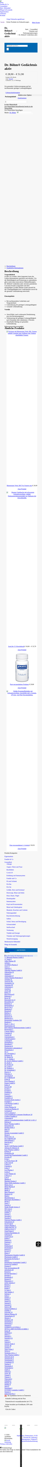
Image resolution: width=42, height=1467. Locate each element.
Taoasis (7, 1346)
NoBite (7, 1212)
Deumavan (8, 1046)
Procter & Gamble (10, 1264)
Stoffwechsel (11, 927)
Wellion (7, 1384)
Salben (9, 919)
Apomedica (9, 983)
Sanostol (7, 1305)
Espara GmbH (9, 1083)
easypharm (8, 1076)
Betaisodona (9, 1005)
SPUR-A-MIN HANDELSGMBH (16, 1329)
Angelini (8, 979)
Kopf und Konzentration (14, 904)
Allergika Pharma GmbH (13, 970)
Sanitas (7, 1299)
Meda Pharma (9, 1187)
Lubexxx (8, 1175)
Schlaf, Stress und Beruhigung (16, 921)
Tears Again (8, 1349)
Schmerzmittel (11, 924)
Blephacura (8, 1018)
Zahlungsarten (25, 1439)
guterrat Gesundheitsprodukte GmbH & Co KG (20, 1120)
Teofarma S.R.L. (10, 1353)
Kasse (22, 19)
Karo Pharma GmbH (11, 1150)
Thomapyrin (9, 1358)
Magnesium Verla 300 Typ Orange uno (19, 485)
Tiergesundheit (9, 950)
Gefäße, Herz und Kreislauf (15, 890)
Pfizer (6, 1253)
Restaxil (7, 1279)
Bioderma (8, 1009)
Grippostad (8, 1118)
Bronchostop (9, 1026)
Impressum (20, 1435)
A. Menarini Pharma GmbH (14, 957)
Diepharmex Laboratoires (13, 1048)
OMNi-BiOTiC (10, 1227)
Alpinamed (9, 976)
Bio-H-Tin (8, 1007)
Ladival (7, 1164)
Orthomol (8, 1235)
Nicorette (8, 1211)
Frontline (8, 1101)
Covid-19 (10, 873)
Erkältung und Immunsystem (16, 875)
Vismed (7, 1375)
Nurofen (7, 1218)
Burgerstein (8, 1029)
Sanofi (7, 1301)
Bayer (7, 998)
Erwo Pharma (9, 1081)
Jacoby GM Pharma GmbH (13, 1146)
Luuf (6, 1177)
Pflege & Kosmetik (10, 944)
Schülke (7, 1310)
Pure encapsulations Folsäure (19, 684)
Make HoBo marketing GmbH (14, 1183)
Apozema (8, 985)
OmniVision (9, 1231)
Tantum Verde (9, 1344)
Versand (11, 79)
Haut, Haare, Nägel (13, 896)
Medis (7, 1190)
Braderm (7, 1022)
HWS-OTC (9, 1137)
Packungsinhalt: (10, 96)
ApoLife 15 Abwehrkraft (16, 646)
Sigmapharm (9, 1316)
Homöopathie (11, 898)
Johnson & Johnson (11, 1148)
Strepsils (7, 1336)
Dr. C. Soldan (9, 1059)
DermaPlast (8, 1042)
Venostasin (8, 1366)
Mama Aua (8, 1185)
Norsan (7, 1214)
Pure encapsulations (11, 1268)
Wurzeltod (8, 1388)
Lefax (6, 1168)
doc (6, 1052)
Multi (6, 1196)
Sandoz (7, 1297)
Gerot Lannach (9, 1113)
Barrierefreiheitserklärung (29, 1441)
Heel (7, 1129)
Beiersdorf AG (9, 1000)
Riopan (7, 1285)
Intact (6, 1144)
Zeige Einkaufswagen (14, 19)
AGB (36, 1435)
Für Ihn (9, 884)
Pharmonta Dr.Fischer (12, 1259)
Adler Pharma (9, 961)
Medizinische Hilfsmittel (12, 942)
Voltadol (7, 1381)
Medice (7, 1188)
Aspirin (7, 989)
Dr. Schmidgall (9, 1070)
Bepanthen (8, 1002)
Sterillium (8, 1333)
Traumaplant (9, 1360)
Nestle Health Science (12, 1207)
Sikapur (7, 1318)
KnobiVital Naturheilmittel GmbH (16, 1155)
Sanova (7, 1307)
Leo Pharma (9, 1170)
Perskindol (8, 1248)
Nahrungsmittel (11, 913)
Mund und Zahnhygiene (14, 907)
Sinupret (7, 1325)
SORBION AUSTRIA (12, 1327)
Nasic (6, 1203)
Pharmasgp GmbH (11, 1257)
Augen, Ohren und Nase (14, 867)
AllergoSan (9, 972)
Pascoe (7, 1244)
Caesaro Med (9, 1031)
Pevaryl (7, 1251)
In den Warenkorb (10, 104)
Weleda (7, 1382)
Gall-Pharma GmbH (11, 1103)
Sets (5, 947)
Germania (8, 1111)
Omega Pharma (10, 1225)
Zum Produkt (22, 489)
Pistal (6, 1260)
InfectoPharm (9, 1140)
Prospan (7, 1266)
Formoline (8, 1096)
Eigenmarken (8, 856)
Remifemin (8, 1277)
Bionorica (8, 1016)
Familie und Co (12, 878)
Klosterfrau (9, 1153)
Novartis (7, 1216)
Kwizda (8, 1157)
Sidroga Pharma (10, 1314)
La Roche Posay (10, 1161)
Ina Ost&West (10, 1138)
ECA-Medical (9, 1077)
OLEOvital (8, 1224)
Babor (7, 992)
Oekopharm (9, 1222)
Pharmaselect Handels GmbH (14, 1255)
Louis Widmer (10, 1174)
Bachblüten (10, 870)
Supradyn (8, 1338)
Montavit (8, 1194)
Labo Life (8, 1162)
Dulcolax (8, 1074)
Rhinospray (8, 1281)
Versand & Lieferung (30, 1437)
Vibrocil (7, 1371)
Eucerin (8, 1087)
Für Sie (9, 887)
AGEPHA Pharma (11, 965)
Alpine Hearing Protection (13, 978)
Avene (7, 991)
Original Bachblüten (12, 1233)
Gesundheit (8, 862)
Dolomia (8, 1055)
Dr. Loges (8, 1066)
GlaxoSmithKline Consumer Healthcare (18, 1114)
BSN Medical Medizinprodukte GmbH (17, 1028)
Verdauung (10, 930)
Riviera (7, 1286)
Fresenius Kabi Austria (12, 1100)
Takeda (7, 1342)
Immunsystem (11, 901)
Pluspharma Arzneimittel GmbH (15, 1262)
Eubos (7, 1085)
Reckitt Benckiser (10, 1273)
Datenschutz (29, 1435)
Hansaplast (9, 1126)
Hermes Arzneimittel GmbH (14, 1133)
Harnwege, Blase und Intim (15, 893)
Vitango (7, 1377)
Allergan (7, 968)
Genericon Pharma (11, 1109)
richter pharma (9, 1283)
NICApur (8, 1209)
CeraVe (7, 1035)
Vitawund (8, 1379)
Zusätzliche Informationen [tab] (15, 268)
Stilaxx (7, 1334)
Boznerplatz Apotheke (13, 1020)
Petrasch (7, 1249)
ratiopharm (8, 1270)
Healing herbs (9, 1127)
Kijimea (7, 1151)
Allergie (9, 864)
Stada (7, 1331)
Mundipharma (9, 1198)
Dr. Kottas (8, 1065)
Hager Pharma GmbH (12, 1124)
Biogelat (7, 1011)
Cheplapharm (9, 1037)
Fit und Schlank (12, 881)
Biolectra (8, 1015)
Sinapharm (8, 1321)
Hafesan (7, 1122)
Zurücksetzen (22, 98)
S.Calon (7, 1290)
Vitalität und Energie (13, 933)
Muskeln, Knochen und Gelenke (17, 910)
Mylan (7, 1201)
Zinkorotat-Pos (9, 1394)
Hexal (7, 1135)
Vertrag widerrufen (6, 1444)
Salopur (7, 1294)
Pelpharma (8, 1246)
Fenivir (7, 1094)
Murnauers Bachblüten (12, 1199)
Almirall (7, 974)
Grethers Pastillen (10, 1116)
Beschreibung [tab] (11, 266)
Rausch (7, 1272)
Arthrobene (8, 987)
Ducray (7, 1072)
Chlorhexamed (9, 1039)
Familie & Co (8, 859)
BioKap (7, 1013)
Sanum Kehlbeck (10, 1309)
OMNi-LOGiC (9, 1229)
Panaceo (7, 1240)
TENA (7, 1351)
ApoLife (8, 981)
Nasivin (7, 1205)
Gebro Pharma (10, 1107)
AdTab (7, 963)
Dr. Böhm (12, 112)
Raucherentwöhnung (13, 916)
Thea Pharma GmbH (11, 1355)
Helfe (6, 1131)
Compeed (8, 1040)
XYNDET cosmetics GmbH (14, 1390)
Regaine (7, 1275)
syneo (6, 1340)
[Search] (8, 49)
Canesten (8, 1033)
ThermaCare (9, 1357)
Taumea (7, 1347)
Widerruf (34, 1439)
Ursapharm (9, 1362)
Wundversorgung (12, 939)
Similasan (8, 1320)
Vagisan (7, 1364)
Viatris (7, 1370)
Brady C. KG (9, 1024)
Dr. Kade (8, 1063)
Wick (6, 1386)
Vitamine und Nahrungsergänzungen (18, 936)
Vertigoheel (8, 1368)
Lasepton (8, 1166)
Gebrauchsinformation (13, 92)
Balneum (8, 996)
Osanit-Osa (8, 1236)
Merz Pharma (9, 1192)
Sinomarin (8, 1323)
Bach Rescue (9, 994)
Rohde (7, 1288)
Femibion (8, 1092)
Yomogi (7, 1392)
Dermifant (8, 1044)
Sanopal (7, 1303)
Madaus (7, 1179)
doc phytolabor (9, 1053)
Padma (7, 1238)
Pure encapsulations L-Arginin (20, 845)
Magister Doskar (10, 1181)
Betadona (8, 1003)
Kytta (6, 1159)
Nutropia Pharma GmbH (13, 1220)
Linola (7, 1172)
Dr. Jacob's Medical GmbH (13, 1061)
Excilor (7, 1089)
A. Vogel (8, 959)
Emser (7, 1079)
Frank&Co (8, 1098)
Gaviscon (8, 1105)
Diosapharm (9, 1050)
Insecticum (8, 1142)
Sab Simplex (9, 1292)
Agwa (7, 967)
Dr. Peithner (8, 1068)
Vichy (7, 1373)
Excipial (7, 1090)
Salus (6, 1296)
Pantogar (7, 1242)
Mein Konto (36, 22)
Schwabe (8, 1312)
